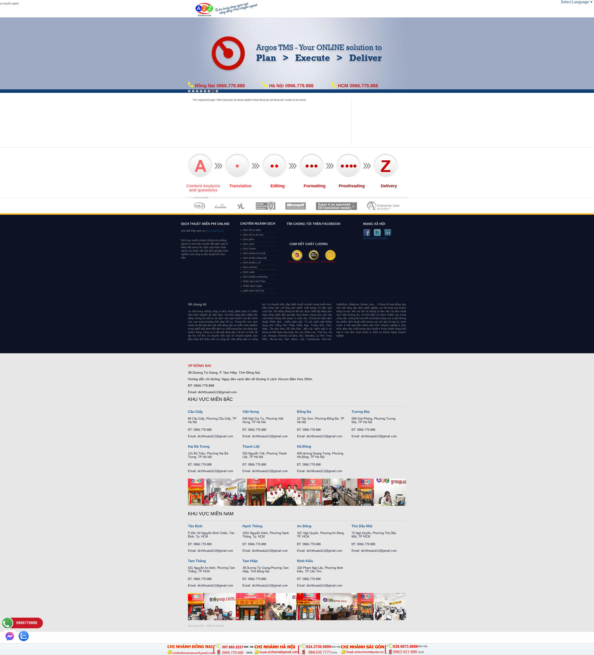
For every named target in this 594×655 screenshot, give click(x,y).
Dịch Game (249, 248)
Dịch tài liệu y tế (252, 262)
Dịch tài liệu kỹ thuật (254, 253)
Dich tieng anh (204, 10)
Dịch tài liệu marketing (255, 276)
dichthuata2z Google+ (375, 238)
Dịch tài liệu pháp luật (255, 257)
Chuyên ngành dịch (257, 223)
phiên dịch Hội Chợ (253, 290)
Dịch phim (248, 239)
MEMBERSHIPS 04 (265, 206)
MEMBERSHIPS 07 (384, 206)
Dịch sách (248, 244)
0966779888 (26, 623)
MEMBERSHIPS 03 (241, 206)
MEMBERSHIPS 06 (337, 206)
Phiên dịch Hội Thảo (254, 281)
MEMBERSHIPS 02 (221, 206)
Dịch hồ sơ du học (253, 234)
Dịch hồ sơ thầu (252, 230)
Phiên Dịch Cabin (252, 286)
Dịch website (250, 267)
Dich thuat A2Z (196, 625)
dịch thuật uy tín (214, 230)
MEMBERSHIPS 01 (199, 206)
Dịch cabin (249, 272)
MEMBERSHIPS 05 (295, 206)
